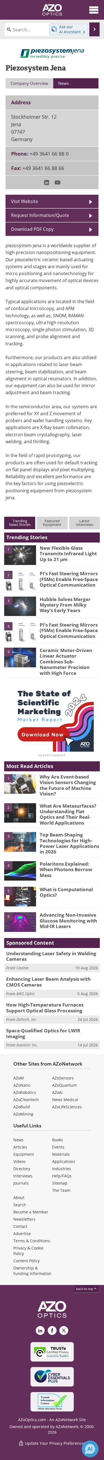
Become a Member (30, 1212)
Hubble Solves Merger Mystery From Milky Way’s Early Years (65, 605)
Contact (20, 1226)
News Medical (65, 1099)
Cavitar (22, 967)
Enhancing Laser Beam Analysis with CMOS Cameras (48, 982)
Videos (19, 1161)
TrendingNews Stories (20, 522)
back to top (85, 1288)
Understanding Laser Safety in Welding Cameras (51, 956)
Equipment (23, 1154)
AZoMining (23, 1114)
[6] (20, 921)
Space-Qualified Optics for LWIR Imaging (43, 1033)
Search (19, 1204)
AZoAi (57, 1092)
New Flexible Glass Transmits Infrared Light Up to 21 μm (68, 553)
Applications (63, 1161)
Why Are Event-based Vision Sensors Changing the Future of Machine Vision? (68, 785)
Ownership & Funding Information (32, 1270)
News (18, 1139)
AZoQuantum (64, 1085)
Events (58, 1147)
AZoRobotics (24, 1092)
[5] (20, 657)
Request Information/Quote (40, 215)
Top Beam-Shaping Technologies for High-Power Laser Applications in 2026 (69, 843)
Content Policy (26, 1260)
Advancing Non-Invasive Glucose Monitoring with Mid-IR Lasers (68, 920)
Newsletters (24, 1219)
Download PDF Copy (32, 229)
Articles (20, 1147)
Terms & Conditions (31, 1240)
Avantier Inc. (27, 1045)
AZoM (18, 1078)
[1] (20, 554)
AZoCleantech (26, 1099)
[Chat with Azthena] (90, 1449)
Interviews (22, 1175)
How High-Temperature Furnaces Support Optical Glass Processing (44, 1007)
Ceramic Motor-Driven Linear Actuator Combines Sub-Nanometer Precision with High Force (66, 661)
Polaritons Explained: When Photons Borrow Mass (66, 869)
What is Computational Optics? (66, 892)
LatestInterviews (84, 522)
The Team (61, 1190)
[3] (20, 605)
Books (57, 1139)
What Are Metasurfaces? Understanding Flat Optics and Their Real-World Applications (68, 814)
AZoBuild (21, 1106)
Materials (61, 1154)
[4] (20, 631)
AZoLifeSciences (67, 1106)
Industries (61, 1168)
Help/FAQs (62, 1175)
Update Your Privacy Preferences (55, 1443)
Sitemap (59, 1183)
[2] (20, 580)
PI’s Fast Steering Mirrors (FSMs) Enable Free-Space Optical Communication (69, 579)
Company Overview (29, 83)
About (18, 1197)
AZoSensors (63, 1078)
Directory (21, 1168)
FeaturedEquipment (52, 522)
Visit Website (24, 201)
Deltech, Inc (26, 1019)
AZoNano (21, 1085)
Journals (21, 1183)
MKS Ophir (25, 993)
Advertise (22, 1233)
